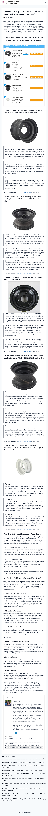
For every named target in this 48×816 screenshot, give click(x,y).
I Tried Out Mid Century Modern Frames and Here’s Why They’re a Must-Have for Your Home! (23, 739)
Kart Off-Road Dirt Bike (35, 358)
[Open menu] (45, 2)
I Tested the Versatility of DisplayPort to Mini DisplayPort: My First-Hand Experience (24, 747)
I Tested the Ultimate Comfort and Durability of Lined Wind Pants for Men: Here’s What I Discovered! (23, 743)
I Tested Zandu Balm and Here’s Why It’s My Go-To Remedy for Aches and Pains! (23, 762)
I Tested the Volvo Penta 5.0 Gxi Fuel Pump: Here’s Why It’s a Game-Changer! (22, 745)
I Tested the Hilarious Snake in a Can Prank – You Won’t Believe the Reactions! (23, 759)
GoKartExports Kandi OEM (15, 277)
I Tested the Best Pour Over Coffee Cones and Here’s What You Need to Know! (22, 770)
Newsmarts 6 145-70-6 (13, 197)
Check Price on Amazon (36, 53)
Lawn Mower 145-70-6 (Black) (25, 113)
